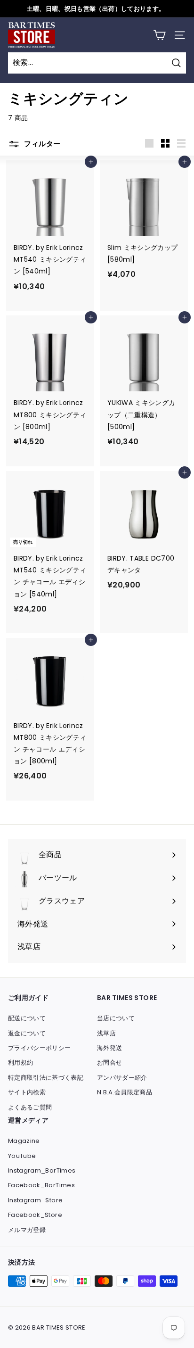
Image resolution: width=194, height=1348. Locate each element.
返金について (27, 1033)
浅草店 (106, 1033)
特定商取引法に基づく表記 (45, 1077)
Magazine (24, 1140)
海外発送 (109, 1047)
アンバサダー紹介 (122, 1077)
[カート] (159, 35)
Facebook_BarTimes (41, 1185)
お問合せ (109, 1062)
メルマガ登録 (27, 1229)
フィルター (41, 144)
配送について (27, 1018)
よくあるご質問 (30, 1107)
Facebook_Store (35, 1214)
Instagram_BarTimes (41, 1170)
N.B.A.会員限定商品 (124, 1092)
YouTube (22, 1155)
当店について (116, 1018)
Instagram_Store (35, 1200)
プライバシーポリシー (39, 1047)
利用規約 (20, 1062)
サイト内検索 (27, 1092)
